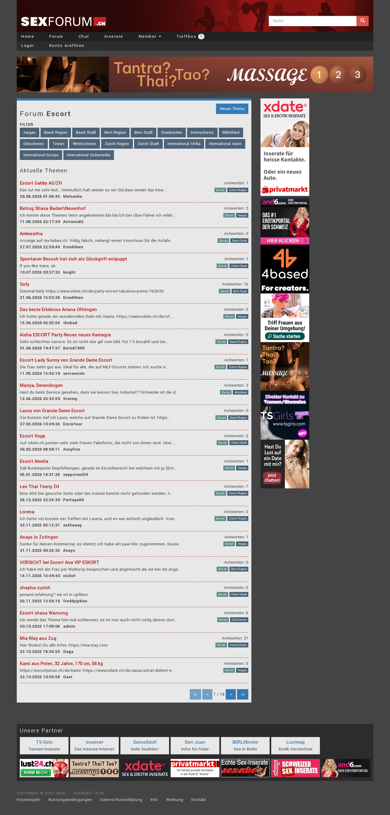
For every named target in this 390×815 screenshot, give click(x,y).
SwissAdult (145, 742)
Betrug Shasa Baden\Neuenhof (53, 208)
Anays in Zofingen (39, 537)
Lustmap (295, 742)
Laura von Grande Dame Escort (52, 411)
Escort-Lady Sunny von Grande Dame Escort (66, 360)
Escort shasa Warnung (44, 613)
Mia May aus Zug (38, 638)
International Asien (225, 144)
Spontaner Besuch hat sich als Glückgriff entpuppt (73, 259)
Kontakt (198, 800)
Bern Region (115, 132)
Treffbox (189, 36)
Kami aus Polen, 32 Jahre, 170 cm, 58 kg (61, 664)
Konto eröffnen (67, 45)
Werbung (174, 800)
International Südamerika (88, 155)
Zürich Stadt (148, 144)
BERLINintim (245, 742)
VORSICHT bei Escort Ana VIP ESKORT (59, 562)
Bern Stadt (143, 132)
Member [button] (148, 36)
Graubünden (171, 132)
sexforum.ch (63, 21)
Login (27, 45)
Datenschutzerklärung (121, 800)
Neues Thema (232, 109)
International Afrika (184, 144)
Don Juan (195, 742)
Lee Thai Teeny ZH (39, 487)
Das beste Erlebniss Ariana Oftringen (58, 310)
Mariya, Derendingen (41, 385)
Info (154, 800)
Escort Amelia (34, 461)
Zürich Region (117, 144)
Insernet (94, 742)
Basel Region (55, 132)
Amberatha (31, 234)
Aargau (29, 132)
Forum (56, 36)
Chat (84, 36)
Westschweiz (84, 144)
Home (27, 36)
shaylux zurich (35, 588)
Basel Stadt (86, 132)
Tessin (58, 144)
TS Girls (44, 742)
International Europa (40, 155)
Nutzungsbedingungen (70, 800)
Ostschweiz (33, 144)
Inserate (114, 36)
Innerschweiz (202, 132)
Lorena (27, 512)
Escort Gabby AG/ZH (41, 183)
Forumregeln (28, 800)
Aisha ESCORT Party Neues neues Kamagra (65, 335)
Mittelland (230, 132)
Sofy (24, 284)
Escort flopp (32, 436)
